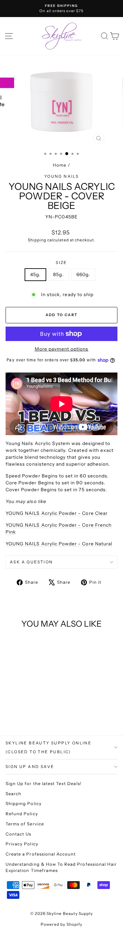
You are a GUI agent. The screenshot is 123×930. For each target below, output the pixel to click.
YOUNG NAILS (61, 176)
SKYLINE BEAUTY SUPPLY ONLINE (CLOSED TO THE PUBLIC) (49, 747)
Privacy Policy (22, 843)
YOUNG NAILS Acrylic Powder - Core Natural (59, 544)
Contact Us (18, 834)
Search (13, 793)
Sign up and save (30, 766)
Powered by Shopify (61, 924)
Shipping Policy (24, 803)
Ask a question (31, 561)
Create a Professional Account (41, 854)
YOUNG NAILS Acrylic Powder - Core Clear (57, 513)
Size (61, 262)
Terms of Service (25, 823)
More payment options (62, 349)
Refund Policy (22, 813)
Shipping (37, 239)
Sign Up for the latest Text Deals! (44, 783)
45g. (35, 274)
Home (59, 165)
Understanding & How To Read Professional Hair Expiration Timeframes (61, 867)
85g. (58, 274)
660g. (83, 274)
